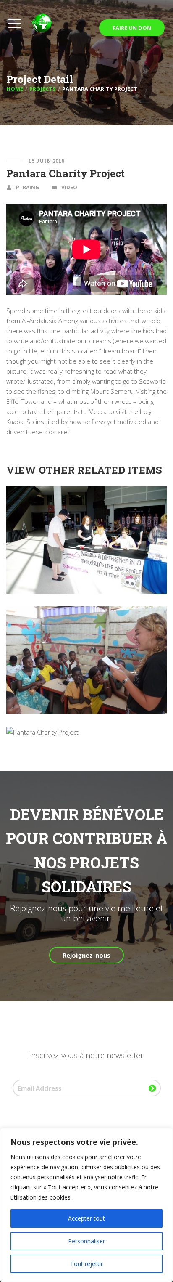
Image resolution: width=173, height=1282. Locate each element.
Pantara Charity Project (65, 173)
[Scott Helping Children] (86, 492)
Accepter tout (86, 1218)
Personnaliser (86, 1241)
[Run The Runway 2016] (86, 732)
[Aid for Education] (86, 612)
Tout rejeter (86, 1264)
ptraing (27, 187)
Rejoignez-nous (86, 955)
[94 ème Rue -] (50, 23)
